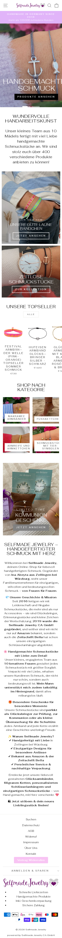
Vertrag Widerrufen (31, 860)
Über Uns (31, 848)
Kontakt (31, 853)
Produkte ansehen (36, 96)
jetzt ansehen (31, 235)
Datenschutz (31, 825)
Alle (31, 314)
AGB (31, 831)
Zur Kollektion (31, 289)
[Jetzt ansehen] (31, 499)
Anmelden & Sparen (30, 870)
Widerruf (31, 836)
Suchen (31, 819)
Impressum (31, 842)
